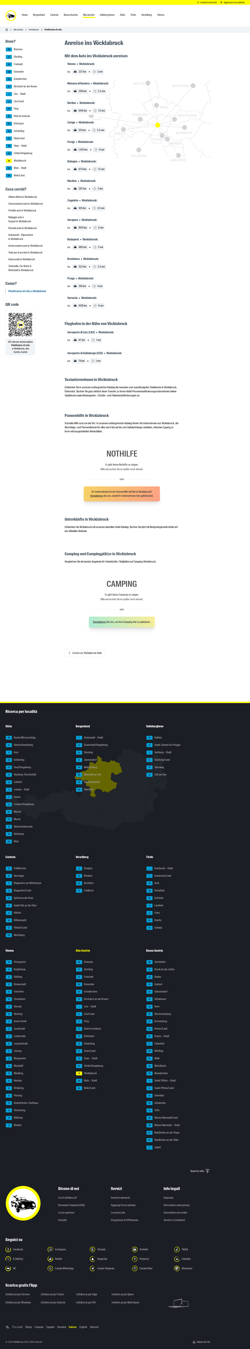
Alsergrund (17, 962)
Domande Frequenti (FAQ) (71, 1205)
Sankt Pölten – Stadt (162, 1080)
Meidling (15, 1073)
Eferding (15, 56)
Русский (17, 1327)
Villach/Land (17, 927)
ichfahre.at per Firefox (52, 1294)
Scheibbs (156, 1095)
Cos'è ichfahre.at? (67, 1197)
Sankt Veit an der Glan (22, 905)
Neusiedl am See (89, 774)
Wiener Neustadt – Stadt (164, 1125)
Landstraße (17, 1036)
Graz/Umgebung (19, 767)
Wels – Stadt (17, 168)
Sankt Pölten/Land (161, 1088)
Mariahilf (15, 1066)
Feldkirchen (17, 868)
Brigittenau (17, 969)
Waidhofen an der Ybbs (163, 1140)
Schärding (16, 131)
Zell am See (157, 774)
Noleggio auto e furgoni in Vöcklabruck (19, 219)
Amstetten (156, 962)
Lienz (154, 912)
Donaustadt (17, 984)
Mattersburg (87, 767)
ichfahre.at (18, 1341)
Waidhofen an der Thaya (163, 1132)
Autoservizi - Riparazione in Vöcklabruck (20, 237)
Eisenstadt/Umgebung (93, 745)
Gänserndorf (158, 991)
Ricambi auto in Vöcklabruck (22, 228)
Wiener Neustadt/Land (163, 1117)
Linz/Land (16, 101)
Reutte (154, 920)
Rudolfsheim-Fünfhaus (23, 1103)
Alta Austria (18, 29)
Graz (13, 752)
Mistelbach (157, 1066)
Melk (154, 1058)
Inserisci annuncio (120, 1197)
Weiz (13, 841)
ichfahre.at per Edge (86, 1294)
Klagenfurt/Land (19, 890)
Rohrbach (16, 123)
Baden (154, 977)
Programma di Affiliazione (124, 1220)
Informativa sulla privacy (177, 1205)
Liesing (15, 1051)
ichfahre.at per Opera (123, 1294)
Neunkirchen (158, 1073)
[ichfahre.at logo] (10, 15)
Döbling (15, 977)
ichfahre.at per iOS (86, 1302)
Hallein (155, 737)
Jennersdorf (87, 760)
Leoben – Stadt (19, 789)
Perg (13, 109)
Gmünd (155, 984)
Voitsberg (16, 834)
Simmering (17, 1110)
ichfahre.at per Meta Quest (125, 1302)
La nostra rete (118, 1212)
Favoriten (16, 991)
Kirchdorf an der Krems (22, 86)
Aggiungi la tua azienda (123, 1205)
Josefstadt (16, 1028)
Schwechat (157, 1103)
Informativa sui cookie (175, 1212)
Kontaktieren (97, 496)
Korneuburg (157, 1021)
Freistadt (15, 64)
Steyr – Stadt (17, 145)
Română (61, 1327)
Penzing (15, 1095)
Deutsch (94, 1327)
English (83, 1327)
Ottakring (16, 1088)
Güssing (85, 752)
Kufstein (155, 898)
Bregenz (86, 868)
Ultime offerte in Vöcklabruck (22, 197)
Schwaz (155, 927)
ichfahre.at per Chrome (17, 1294)
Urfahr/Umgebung (20, 153)
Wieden (15, 1125)
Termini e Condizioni (174, 1220)
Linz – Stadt (17, 94)
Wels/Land (16, 175)
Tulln (154, 1110)
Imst (153, 883)
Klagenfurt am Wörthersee (24, 883)
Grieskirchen (17, 79)
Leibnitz (15, 782)
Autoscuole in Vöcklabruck (21, 259)
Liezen (14, 797)
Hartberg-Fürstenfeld (22, 774)
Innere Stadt (17, 1021)
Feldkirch (86, 890)
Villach (14, 912)
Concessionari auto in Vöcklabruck (25, 203)
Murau (14, 819)
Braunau (15, 49)
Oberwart (85, 789)
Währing (15, 1117)
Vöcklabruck (34, 29)
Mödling (155, 1051)
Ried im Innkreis (19, 116)
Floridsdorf (17, 999)
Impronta (168, 1197)
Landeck (155, 905)
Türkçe (28, 1327)
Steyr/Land (16, 138)
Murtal (14, 811)
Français (39, 1327)
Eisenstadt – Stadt (91, 737)
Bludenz (85, 876)
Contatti (62, 1220)
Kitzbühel (156, 890)
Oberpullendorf (89, 782)
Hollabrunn (157, 999)
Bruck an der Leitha (161, 969)
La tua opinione (66, 1212)
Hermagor (16, 876)
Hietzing (15, 1014)
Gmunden (15, 71)
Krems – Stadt (158, 1036)
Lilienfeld (156, 1043)
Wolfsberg (16, 935)
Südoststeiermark (20, 826)
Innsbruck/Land (160, 876)
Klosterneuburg (159, 1014)
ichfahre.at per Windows (18, 1302)
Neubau (15, 1080)
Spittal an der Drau (20, 898)
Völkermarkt (17, 920)
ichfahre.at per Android (53, 1302)
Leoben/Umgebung (21, 804)
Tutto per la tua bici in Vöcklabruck (25, 252)
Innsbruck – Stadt (161, 868)
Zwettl (154, 1147)
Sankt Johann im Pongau (164, 745)
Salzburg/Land (159, 760)
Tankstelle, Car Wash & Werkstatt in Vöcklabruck (20, 268)
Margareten (17, 1058)
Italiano (73, 1327)
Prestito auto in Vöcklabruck (22, 210)
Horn (154, 1006)
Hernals (15, 1006)
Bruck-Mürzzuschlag (22, 737)
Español (50, 1327)
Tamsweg (156, 767)
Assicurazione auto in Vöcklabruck (25, 246)
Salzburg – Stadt (160, 752)
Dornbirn (85, 883)
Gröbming (16, 760)
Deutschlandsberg (20, 745)
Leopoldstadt (18, 1043)
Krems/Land (157, 1028)
